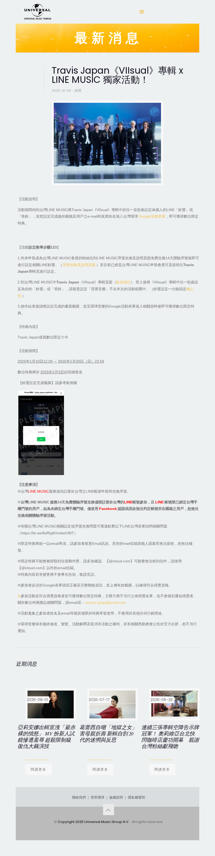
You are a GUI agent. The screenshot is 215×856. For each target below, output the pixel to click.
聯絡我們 (79, 797)
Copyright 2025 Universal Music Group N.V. (94, 821)
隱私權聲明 (136, 797)
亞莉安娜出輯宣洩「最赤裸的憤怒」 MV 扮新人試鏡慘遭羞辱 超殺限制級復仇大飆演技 (46, 737)
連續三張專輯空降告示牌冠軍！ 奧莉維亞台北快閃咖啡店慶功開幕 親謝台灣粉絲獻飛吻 (170, 737)
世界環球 (97, 797)
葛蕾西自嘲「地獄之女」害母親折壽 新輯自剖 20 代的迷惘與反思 (108, 734)
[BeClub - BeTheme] (37, 12)
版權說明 (116, 797)
